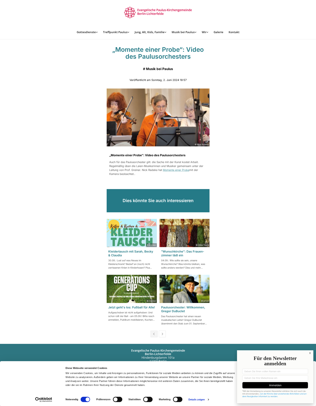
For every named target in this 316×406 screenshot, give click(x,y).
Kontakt (234, 32)
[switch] (117, 399)
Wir (204, 32)
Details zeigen (196, 399)
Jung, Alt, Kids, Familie (149, 32)
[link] (87, 32)
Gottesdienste (86, 32)
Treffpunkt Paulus (115, 32)
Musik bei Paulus (183, 32)
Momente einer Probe (176, 170)
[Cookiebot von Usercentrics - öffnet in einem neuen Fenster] (43, 399)
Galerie (218, 32)
